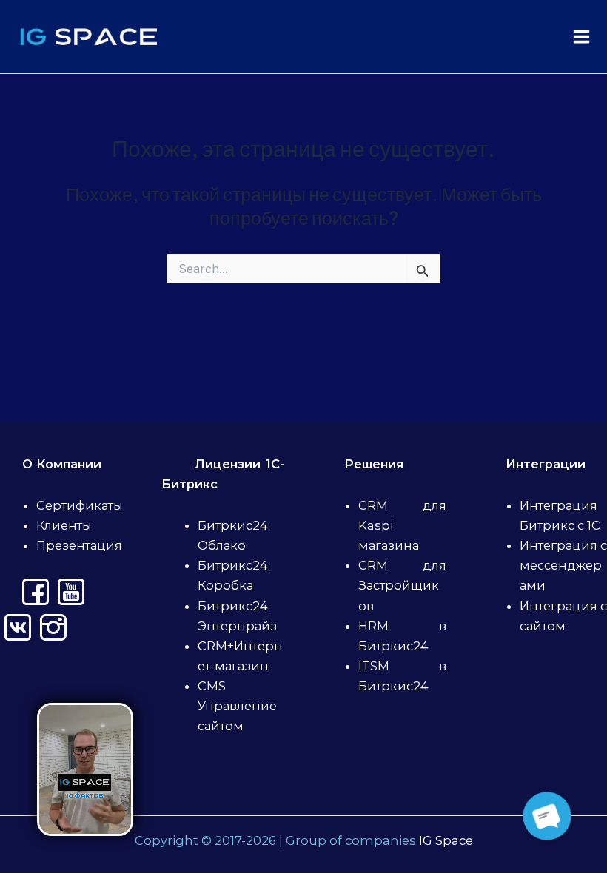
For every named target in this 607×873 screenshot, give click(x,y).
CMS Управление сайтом (237, 705)
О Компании (61, 463)
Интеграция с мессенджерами (563, 565)
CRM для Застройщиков (402, 585)
